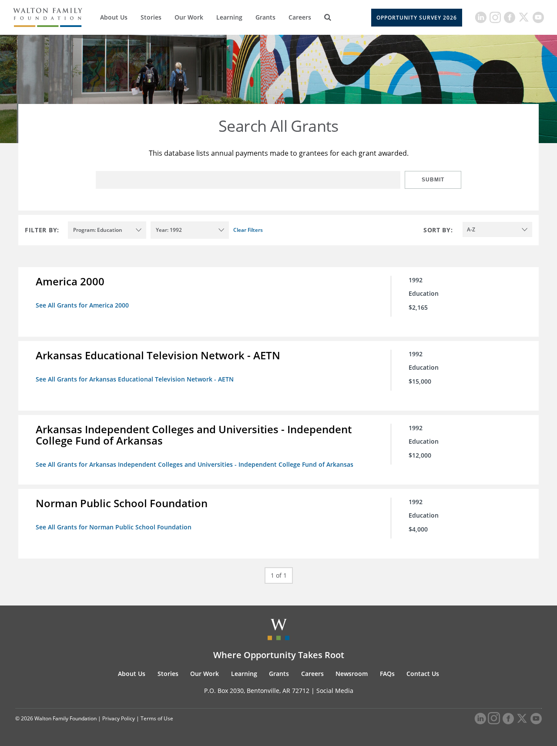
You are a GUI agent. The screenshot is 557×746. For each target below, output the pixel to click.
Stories (151, 17)
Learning (229, 17)
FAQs (387, 673)
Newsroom (352, 673)
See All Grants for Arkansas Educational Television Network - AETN (135, 379)
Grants (265, 17)
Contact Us (422, 673)
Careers (300, 17)
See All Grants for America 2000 (82, 305)
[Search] (327, 17)
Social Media (334, 690)
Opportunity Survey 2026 (416, 17)
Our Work (188, 17)
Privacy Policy (118, 718)
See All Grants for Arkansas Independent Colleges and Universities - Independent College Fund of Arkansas (194, 464)
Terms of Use (157, 718)
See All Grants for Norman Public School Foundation (113, 527)
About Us (114, 17)
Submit (433, 180)
